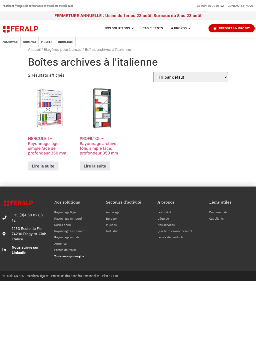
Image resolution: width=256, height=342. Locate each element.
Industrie (65, 42)
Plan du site (110, 276)
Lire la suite (43, 165)
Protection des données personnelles (75, 276)
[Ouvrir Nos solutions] (132, 28)
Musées (46, 42)
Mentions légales (37, 276)
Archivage (10, 42)
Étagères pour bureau (63, 49)
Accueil (34, 49)
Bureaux (29, 42)
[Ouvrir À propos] (189, 28)
